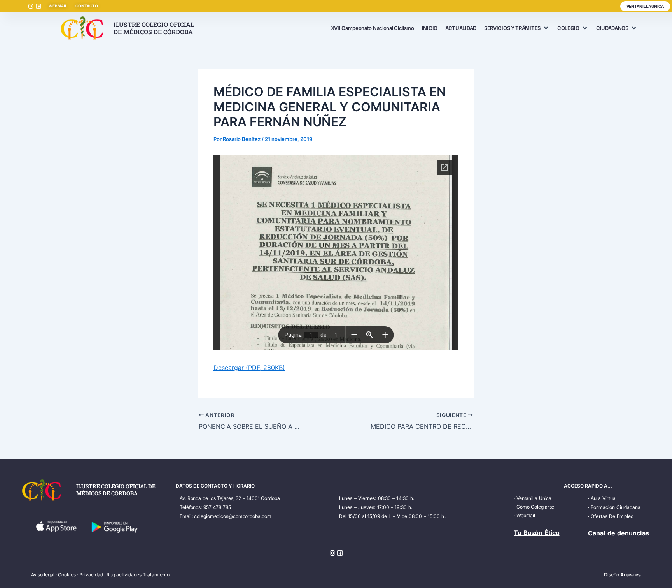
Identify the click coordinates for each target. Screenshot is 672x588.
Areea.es (630, 574)
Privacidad (91, 574)
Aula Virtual (604, 498)
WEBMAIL (58, 6)
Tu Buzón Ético (537, 533)
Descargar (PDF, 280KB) (249, 367)
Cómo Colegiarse (535, 507)
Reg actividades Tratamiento (138, 574)
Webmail (525, 515)
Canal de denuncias (618, 533)
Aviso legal (42, 574)
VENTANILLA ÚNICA (645, 6)
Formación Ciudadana (615, 507)
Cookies (67, 574)
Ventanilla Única (533, 498)
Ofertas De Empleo (612, 516)
